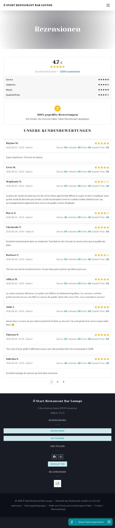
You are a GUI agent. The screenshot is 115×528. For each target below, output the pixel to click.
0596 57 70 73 (57, 413)
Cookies (100, 506)
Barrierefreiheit (58, 509)
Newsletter (57, 464)
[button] (108, 5)
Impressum (17, 506)
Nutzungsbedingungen (36, 506)
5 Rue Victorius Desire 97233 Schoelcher (70, 408)
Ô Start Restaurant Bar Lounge (28, 5)
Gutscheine (57, 438)
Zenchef (96, 500)
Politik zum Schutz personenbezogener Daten (72, 506)
